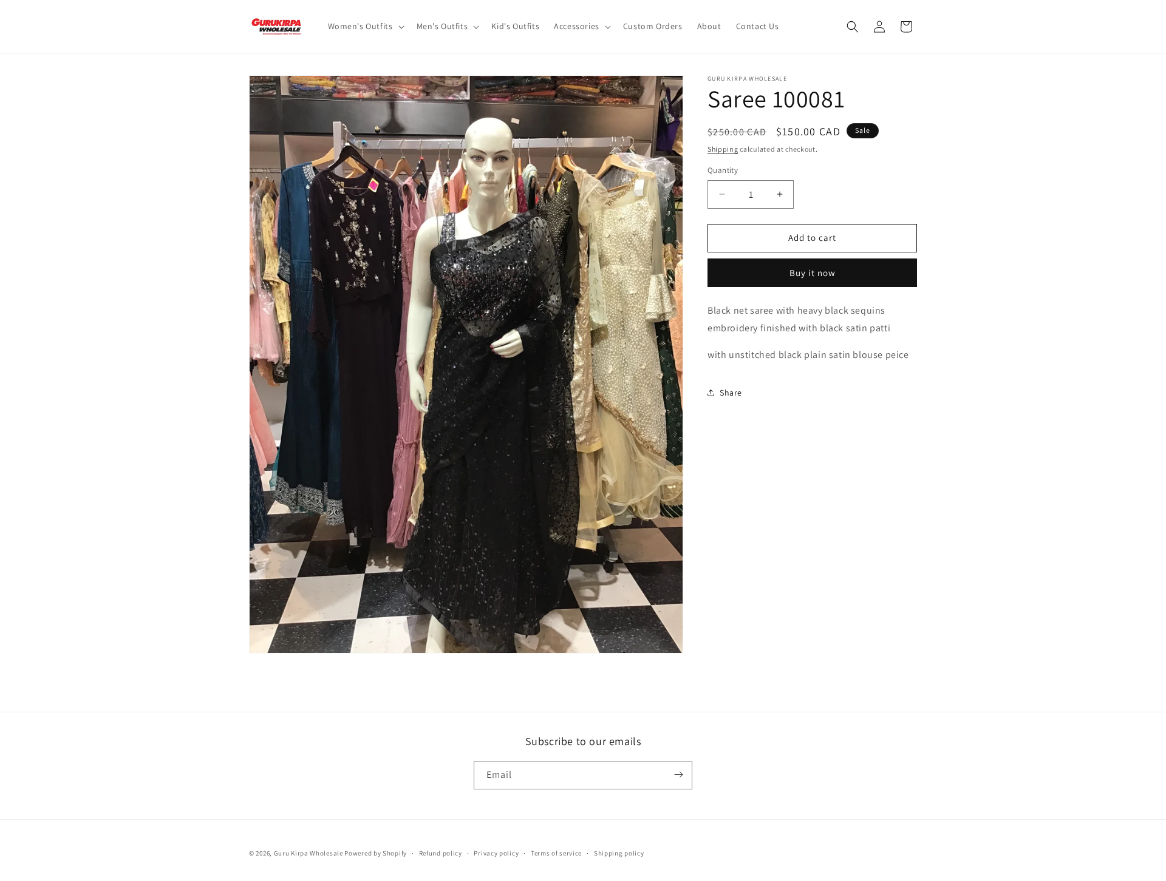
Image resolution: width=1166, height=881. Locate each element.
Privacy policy (496, 853)
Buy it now (812, 272)
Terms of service (556, 853)
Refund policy (440, 853)
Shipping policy (619, 853)
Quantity (722, 170)
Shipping (722, 149)
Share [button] (731, 392)
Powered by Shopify (375, 853)
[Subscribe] (678, 774)
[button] (365, 26)
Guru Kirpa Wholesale (308, 853)
